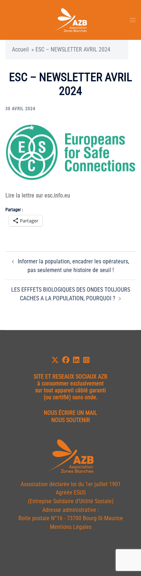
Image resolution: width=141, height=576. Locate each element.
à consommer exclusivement (70, 383)
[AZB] (70, 19)
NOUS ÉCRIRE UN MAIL (70, 412)
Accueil (20, 49)
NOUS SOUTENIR (70, 420)
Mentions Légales (70, 526)
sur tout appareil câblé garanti (70, 390)
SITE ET (42, 376)
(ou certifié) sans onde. (71, 397)
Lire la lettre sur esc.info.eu (37, 195)
